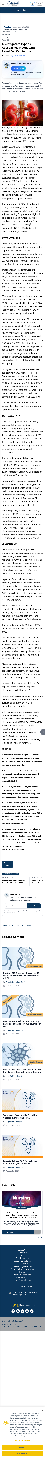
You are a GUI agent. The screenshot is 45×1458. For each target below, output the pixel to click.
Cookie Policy (20, 1436)
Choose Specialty (20, 10)
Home (6, 1326)
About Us (22, 1250)
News (26, 1326)
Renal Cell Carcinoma (11, 925)
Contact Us (22, 1255)
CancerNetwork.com (23, 1261)
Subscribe (32, 906)
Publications (27, 925)
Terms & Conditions (22, 1274)
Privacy (22, 1272)
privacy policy (11, 913)
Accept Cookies (22, 1454)
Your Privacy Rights (22, 1280)
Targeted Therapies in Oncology (14, 29)
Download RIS (7, 864)
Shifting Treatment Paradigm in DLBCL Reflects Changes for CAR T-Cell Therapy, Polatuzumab (14, 881)
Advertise (22, 1252)
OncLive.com (22, 1263)
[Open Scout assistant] (32, 4)
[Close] (42, 1410)
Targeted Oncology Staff (15, 982)
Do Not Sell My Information (22, 1269)
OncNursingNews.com (22, 1266)
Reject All (22, 1447)
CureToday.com (22, 1258)
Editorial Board (22, 1277)
